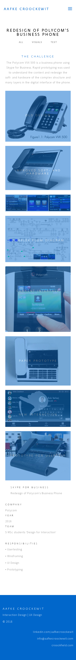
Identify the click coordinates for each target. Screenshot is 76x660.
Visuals (37, 42)
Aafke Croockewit (26, 9)
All (21, 42)
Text (54, 42)
